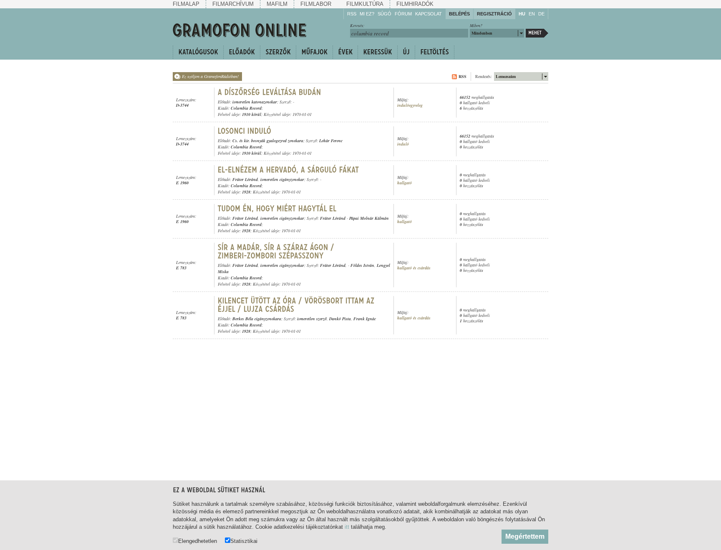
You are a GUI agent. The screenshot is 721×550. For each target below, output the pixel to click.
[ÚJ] (406, 52)
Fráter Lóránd (245, 179)
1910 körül (251, 114)
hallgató (404, 183)
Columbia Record (246, 108)
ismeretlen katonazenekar (254, 102)
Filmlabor (315, 4)
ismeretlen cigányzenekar (282, 179)
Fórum (403, 13)
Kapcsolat (428, 13)
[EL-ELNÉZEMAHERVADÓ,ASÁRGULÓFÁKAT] (288, 169)
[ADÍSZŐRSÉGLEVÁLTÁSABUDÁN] (269, 92)
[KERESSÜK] (377, 52)
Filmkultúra (364, 4)
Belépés (459, 13)
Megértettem (525, 536)
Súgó (384, 13)
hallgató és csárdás (414, 268)
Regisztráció (494, 13)
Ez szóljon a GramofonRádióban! (210, 76)
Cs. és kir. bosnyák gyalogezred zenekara (267, 140)
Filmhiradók (415, 4)
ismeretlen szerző (312, 318)
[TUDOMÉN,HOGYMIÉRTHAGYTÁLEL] (277, 208)
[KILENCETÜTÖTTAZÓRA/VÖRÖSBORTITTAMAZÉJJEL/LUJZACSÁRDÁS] (297, 305)
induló (403, 144)
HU (522, 13)
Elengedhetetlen (197, 541)
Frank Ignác (364, 318)
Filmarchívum (233, 4)
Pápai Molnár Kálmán (369, 218)
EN (532, 13)
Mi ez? (367, 13)
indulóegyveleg (410, 105)
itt (347, 527)
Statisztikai (243, 541)
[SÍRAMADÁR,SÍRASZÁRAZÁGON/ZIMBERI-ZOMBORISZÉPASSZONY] (277, 251)
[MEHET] (537, 33)
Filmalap (186, 4)
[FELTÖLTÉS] (434, 52)
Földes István (362, 265)
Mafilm (277, 4)
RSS (351, 13)
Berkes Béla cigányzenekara (256, 318)
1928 (246, 192)
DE (541, 13)
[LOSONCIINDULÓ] (245, 131)
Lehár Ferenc (331, 140)
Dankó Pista (340, 318)
